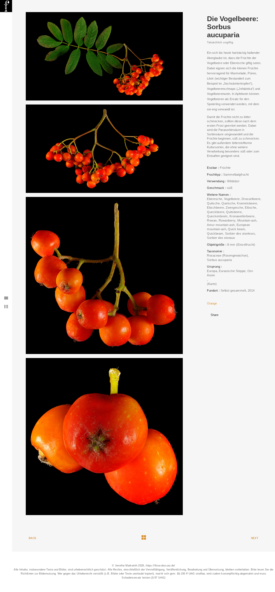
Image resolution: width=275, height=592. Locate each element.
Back (32, 538)
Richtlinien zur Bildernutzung (38, 573)
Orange (212, 303)
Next (254, 538)
